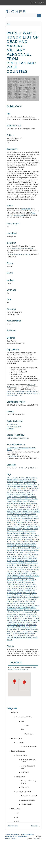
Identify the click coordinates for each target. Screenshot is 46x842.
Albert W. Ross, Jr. (18, 480)
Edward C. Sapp (15, 512)
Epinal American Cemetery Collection (19, 254)
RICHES (15, 11)
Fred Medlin (32, 520)
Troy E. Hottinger (33, 618)
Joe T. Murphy (28, 554)
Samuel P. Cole (31, 614)
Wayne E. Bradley (31, 623)
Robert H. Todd (11, 608)
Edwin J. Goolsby (30, 514)
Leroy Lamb (17, 573)
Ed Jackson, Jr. (27, 509)
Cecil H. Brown (11, 490)
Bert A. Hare (12, 488)
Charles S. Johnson (13, 499)
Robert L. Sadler (29, 610)
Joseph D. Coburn (23, 565)
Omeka (38, 839)
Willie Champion (18, 635)
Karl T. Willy (29, 567)
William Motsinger (24, 633)
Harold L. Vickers (15, 529)
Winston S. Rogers (13, 637)
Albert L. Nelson (26, 477)
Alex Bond (28, 480)
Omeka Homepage (27, 834)
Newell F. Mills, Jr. (12, 591)
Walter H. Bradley (18, 623)
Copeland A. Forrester (19, 505)
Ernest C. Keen (16, 518)
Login (33, 2)
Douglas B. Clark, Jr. (13, 507)
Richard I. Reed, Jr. (20, 605)
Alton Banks (27, 482)
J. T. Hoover (24, 541)
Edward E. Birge (27, 512)
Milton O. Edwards (12, 586)
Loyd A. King (30, 578)
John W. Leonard (32, 563)
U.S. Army (10, 620)
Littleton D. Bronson (18, 576)
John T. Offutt (22, 563)
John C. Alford (17, 556)
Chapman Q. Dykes (23, 490)
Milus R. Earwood (24, 586)
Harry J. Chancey (18, 531)
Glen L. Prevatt (27, 524)
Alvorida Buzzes (17, 484)
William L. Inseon (12, 633)
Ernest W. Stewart (27, 518)
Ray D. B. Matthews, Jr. (20, 603)
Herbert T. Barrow (29, 535)
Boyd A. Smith (21, 488)
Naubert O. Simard (30, 588)
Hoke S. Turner (33, 537)
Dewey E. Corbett (32, 505)
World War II (23, 637)
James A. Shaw (31, 544)
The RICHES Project (12, 834)
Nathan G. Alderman (17, 588)
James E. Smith (29, 548)
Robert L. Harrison (17, 610)
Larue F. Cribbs (11, 571)
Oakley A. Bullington (25, 591)
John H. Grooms (18, 559)
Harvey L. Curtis (30, 531)
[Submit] (39, 15)
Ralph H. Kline (23, 601)
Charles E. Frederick (18, 492)
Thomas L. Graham (25, 616)
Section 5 (10, 391)
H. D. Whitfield (27, 527)
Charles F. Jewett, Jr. (21, 495)
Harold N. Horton (27, 529)
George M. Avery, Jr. (27, 522)
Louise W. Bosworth (19, 578)
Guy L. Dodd (19, 527)
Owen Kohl (27, 595)
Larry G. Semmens (22, 569)
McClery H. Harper (18, 584)
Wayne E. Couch (12, 625)
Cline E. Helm (25, 503)
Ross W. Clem (17, 612)
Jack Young (10, 544)
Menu (8, 24)
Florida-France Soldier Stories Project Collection (22, 468)
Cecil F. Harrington (33, 488)
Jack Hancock (33, 541)
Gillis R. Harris (17, 524)
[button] (14, 682)
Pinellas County (34, 597)
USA (15, 620)
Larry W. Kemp (33, 569)
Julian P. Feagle (20, 567)
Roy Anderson (27, 612)
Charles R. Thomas (29, 497)
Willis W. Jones (29, 635)
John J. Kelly (28, 559)
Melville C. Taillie (30, 584)
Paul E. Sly (16, 597)
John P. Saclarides (30, 561)
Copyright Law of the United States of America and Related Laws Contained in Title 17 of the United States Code (23, 393)
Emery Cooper (22, 516)
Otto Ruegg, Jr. (19, 595)
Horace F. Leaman (12, 539)
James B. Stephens (23, 546)
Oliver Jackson (17, 593)
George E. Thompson (13, 522)
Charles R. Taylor (17, 497)
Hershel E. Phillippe (20, 537)
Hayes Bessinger (24, 533)
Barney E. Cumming (20, 486)
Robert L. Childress (23, 608)
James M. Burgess (21, 550)
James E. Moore (18, 548)
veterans (32, 620)
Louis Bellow (29, 576)
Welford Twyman (23, 625)
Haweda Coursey (12, 533)
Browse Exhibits (10, 839)
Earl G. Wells (18, 509)
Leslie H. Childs (27, 573)
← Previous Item (12, 826)
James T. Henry (25, 552)
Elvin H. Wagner (12, 516)
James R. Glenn (14, 552)
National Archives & (13, 424)
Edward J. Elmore (19, 514)
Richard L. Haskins (33, 605)
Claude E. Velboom (29, 501)
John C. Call (27, 556)
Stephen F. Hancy (12, 616)
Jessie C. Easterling (17, 554)
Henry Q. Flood (18, 535)
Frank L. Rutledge (21, 520)
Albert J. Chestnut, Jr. (13, 477)
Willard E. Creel (12, 627)
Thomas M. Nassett (21, 618)
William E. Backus (23, 627)
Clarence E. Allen (25, 499)
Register (40, 2)
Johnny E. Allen (12, 565)
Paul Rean (24, 597)
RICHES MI (10, 428)
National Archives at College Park (18, 438)
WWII (29, 637)
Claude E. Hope (17, 501)
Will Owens (33, 625)
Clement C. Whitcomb (14, 503)
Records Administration (14, 426)
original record (25, 209)
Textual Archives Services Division (22, 248)
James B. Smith (12, 546)
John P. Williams (12, 563)
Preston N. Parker (20, 599)
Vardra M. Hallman (23, 620)
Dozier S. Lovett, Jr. (26, 507)
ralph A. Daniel (32, 599)
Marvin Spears (26, 582)
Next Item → (35, 826)
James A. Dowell (20, 544)
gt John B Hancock (13, 456)
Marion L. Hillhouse (13, 580)
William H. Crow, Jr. (31, 629)
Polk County (10, 599)
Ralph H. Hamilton (12, 601)
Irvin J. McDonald (14, 541)
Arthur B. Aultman (28, 484)
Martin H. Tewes (25, 580)
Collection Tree (10, 836)
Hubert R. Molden (24, 539)
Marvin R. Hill (16, 582)
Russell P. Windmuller (19, 614)
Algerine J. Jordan (17, 482)
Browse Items (22, 836)
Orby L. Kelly (27, 593)
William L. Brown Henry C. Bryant (27, 631)
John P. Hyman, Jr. (18, 561)
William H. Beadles (19, 629)
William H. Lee (11, 631)
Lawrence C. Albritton (24, 571)
